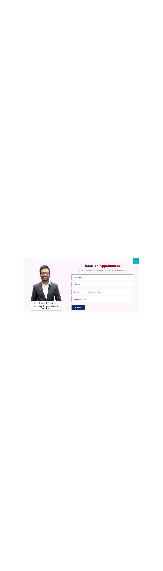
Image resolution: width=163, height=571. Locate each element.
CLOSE (136, 261)
